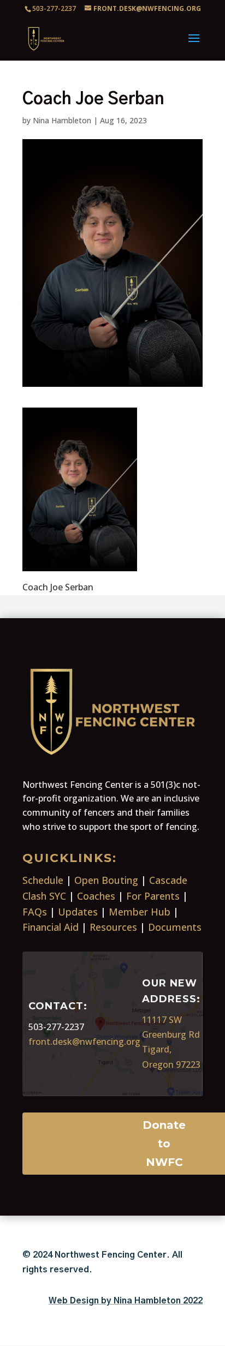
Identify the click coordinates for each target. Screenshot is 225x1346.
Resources (113, 927)
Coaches (96, 895)
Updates (78, 911)
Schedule (42, 880)
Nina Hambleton (62, 120)
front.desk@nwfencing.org (84, 1042)
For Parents (153, 895)
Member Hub (139, 911)
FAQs (34, 911)
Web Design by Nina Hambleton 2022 (126, 1300)
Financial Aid (50, 927)
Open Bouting (106, 880)
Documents (175, 927)
